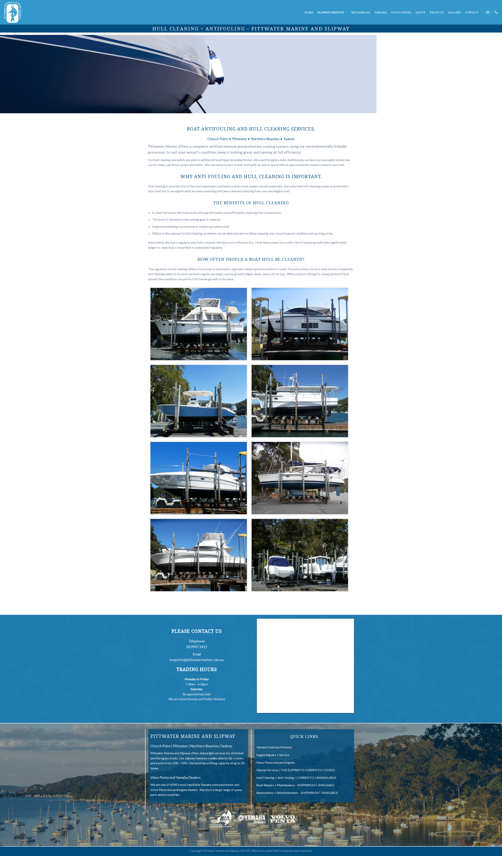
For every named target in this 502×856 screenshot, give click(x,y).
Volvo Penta (401, 12)
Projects (437, 12)
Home (309, 12)
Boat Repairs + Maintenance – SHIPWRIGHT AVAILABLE (295, 785)
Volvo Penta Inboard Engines (275, 762)
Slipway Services (331, 12)
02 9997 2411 (196, 647)
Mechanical (360, 12)
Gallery (454, 12)
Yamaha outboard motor (217, 784)
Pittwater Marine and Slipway (170, 753)
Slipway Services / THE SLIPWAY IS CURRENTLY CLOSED (295, 770)
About (421, 12)
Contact (472, 12)
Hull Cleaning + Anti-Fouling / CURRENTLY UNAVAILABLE (296, 777)
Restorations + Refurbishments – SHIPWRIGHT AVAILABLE (297, 792)
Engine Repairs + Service (272, 755)
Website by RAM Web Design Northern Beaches (282, 850)
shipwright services (213, 753)
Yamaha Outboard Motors (274, 747)
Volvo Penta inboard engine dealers (174, 790)
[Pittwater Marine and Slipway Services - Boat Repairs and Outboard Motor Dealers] (13, 12)
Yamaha (381, 12)
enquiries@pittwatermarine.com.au (196, 659)
